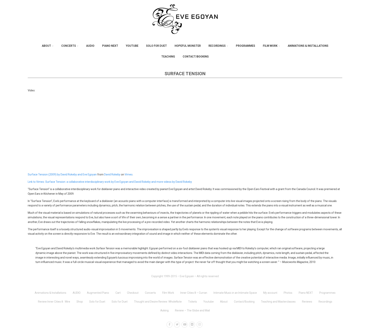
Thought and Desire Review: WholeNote (158, 301)
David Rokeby (112, 174)
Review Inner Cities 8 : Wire (54, 301)
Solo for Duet (156, 45)
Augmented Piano (98, 292)
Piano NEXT (110, 45)
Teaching (168, 56)
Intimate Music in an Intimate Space (235, 292)
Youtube (132, 45)
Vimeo (129, 174)
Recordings (217, 45)
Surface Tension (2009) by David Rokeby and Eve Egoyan (62, 174)
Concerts (68, 45)
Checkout (133, 292)
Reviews (307, 301)
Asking (164, 310)
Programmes (245, 45)
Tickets (192, 301)
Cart (118, 292)
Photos (288, 292)
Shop (80, 301)
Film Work (270, 45)
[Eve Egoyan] (185, 39)
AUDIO (90, 45)
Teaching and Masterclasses (278, 301)
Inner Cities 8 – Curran (193, 292)
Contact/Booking (196, 56)
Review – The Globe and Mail (192, 310)
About (46, 45)
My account (270, 292)
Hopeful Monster (188, 45)
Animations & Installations (308, 45)
